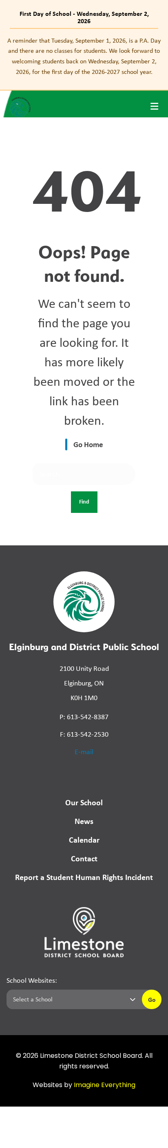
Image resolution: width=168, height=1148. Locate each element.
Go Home (88, 444)
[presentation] (154, 106)
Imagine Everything (104, 1085)
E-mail (84, 752)
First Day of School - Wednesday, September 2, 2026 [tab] (84, 17)
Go (152, 999)
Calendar (84, 839)
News (84, 820)
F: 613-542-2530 (84, 734)
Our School (84, 802)
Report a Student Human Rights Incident (84, 876)
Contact (84, 858)
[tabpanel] (84, 56)
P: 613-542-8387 (84, 717)
